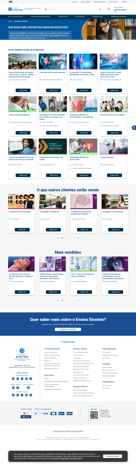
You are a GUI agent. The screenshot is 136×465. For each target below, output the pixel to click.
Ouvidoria (124, 1)
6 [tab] (71, 238)
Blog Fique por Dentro (51, 368)
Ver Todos (106, 358)
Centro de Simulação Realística (84, 393)
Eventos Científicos (80, 378)
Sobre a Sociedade (50, 352)
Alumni (46, 379)
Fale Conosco (113, 1)
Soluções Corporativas (110, 355)
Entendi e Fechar (113, 456)
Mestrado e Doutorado (81, 369)
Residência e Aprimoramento (83, 363)
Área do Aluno (85, 1)
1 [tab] (62, 238)
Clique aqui (104, 410)
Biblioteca (47, 361)
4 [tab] (67, 238)
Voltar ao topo (69, 342)
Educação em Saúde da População (56, 381)
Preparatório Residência (81, 361)
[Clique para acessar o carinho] (109, 9)
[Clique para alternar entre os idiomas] (12, 1)
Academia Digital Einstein (82, 380)
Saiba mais (23, 90)
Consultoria (107, 352)
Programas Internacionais (53, 389)
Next (78, 238)
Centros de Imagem (80, 390)
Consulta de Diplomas (110, 373)
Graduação (77, 358)
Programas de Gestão (80, 375)
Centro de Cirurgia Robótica (82, 396)
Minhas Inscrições (109, 376)
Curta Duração (78, 372)
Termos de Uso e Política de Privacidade (68, 431)
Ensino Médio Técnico (80, 352)
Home (10, 21)
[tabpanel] (21, 213)
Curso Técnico (78, 355)
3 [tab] (65, 238)
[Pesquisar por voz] (46, 9)
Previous (58, 238)
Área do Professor (99, 1)
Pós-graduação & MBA (81, 366)
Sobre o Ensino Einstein (52, 355)
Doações (75, 1)
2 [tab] (64, 238)
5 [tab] (69, 238)
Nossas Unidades (50, 358)
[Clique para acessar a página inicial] (24, 11)
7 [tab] (72, 238)
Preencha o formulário (68, 329)
